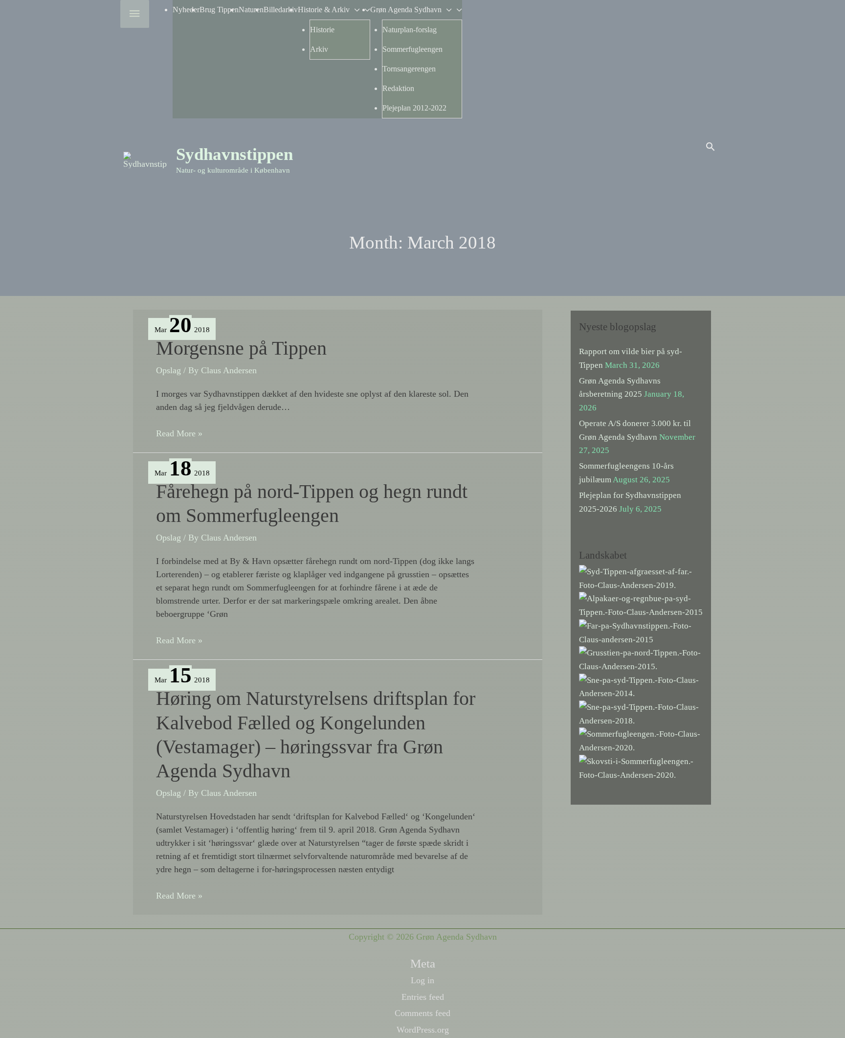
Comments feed (422, 1013)
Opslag (168, 370)
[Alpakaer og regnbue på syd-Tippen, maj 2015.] (641, 604)
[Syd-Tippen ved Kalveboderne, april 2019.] (641, 578)
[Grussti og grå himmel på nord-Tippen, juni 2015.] (641, 659)
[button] (710, 146)
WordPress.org (423, 1030)
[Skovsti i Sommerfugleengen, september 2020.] (641, 767)
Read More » (179, 434)
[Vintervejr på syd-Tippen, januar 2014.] (641, 686)
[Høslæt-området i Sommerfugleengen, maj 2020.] (641, 740)
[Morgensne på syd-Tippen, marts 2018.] (641, 713)
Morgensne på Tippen (241, 348)
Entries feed (422, 997)
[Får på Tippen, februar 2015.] (641, 631)
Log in (422, 980)
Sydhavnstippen (234, 154)
